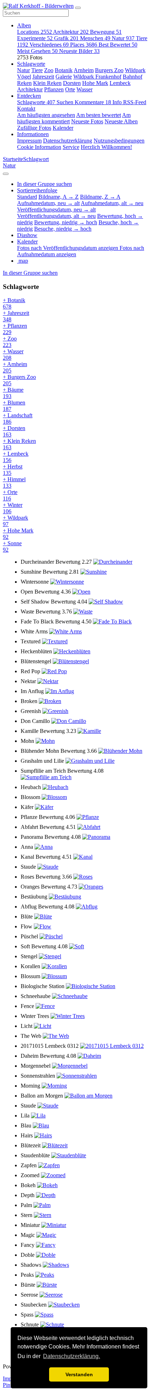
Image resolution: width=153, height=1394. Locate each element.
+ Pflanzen (15, 329)
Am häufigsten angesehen (46, 115)
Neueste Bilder (79, 51)
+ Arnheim (15, 367)
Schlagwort (36, 159)
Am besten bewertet (98, 115)
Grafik (66, 38)
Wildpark (135, 70)
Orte (70, 89)
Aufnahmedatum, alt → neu (112, 203)
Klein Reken (47, 83)
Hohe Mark (95, 83)
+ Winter (12, 508)
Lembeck (120, 83)
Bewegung (106, 32)
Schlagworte (31, 64)
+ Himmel (14, 482)
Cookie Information (39, 147)
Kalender (63, 128)
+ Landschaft (17, 418)
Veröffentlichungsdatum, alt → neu (56, 216)
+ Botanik (14, 303)
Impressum (29, 141)
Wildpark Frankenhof (97, 77)
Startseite (13, 159)
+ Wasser (13, 354)
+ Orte (10, 495)
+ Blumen (14, 406)
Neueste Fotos (87, 121)
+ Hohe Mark (18, 533)
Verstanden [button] (79, 1374)
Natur (123, 38)
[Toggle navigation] (78, 8)
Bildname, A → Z (58, 197)
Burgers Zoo (109, 70)
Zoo (48, 70)
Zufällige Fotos (34, 128)
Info (117, 102)
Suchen (66, 102)
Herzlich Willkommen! (106, 147)
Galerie (64, 77)
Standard (27, 197)
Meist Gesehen (37, 51)
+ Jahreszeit (16, 316)
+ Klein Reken (19, 444)
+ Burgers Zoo (19, 380)
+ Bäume (13, 393)
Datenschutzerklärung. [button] (71, 1356)
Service (71, 147)
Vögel (24, 77)
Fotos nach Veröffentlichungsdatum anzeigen (68, 248)
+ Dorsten (14, 431)
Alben (24, 25)
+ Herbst (12, 469)
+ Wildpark (15, 521)
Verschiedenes (49, 45)
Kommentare (93, 102)
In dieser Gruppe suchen (30, 273)
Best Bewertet (118, 45)
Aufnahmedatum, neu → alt (48, 203)
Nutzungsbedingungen (119, 141)
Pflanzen (54, 89)
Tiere (37, 70)
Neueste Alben (121, 121)
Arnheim (84, 70)
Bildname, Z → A (100, 197)
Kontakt (26, 109)
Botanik (64, 70)
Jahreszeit (43, 77)
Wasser (84, 89)
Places (83, 45)
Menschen (95, 38)
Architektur (71, 32)
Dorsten (72, 83)
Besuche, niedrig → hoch (62, 229)
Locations (34, 32)
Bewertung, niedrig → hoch (65, 222)
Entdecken (29, 96)
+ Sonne (12, 546)
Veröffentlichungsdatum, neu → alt (56, 210)
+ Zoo (10, 342)
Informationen (33, 134)
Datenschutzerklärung (67, 141)
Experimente (35, 38)
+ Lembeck (15, 457)
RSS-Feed (134, 102)
